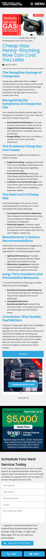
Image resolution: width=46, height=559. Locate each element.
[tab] (23, 354)
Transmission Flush (23, 384)
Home (5, 38)
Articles (13, 38)
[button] (5, 374)
